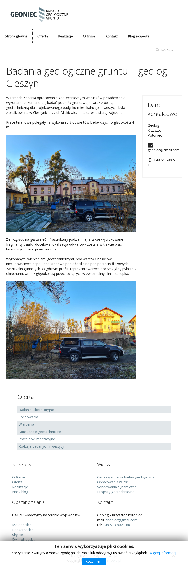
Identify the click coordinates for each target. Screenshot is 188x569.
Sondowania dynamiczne (117, 487)
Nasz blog (20, 491)
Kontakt (111, 36)
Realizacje (65, 36)
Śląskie (17, 534)
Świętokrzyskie (23, 539)
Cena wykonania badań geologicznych (127, 477)
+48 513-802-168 (116, 525)
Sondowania (28, 417)
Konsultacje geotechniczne (40, 431)
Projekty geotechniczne (115, 491)
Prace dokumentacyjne (37, 439)
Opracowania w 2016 (114, 482)
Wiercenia (26, 424)
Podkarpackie (23, 529)
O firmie (89, 36)
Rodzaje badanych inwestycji (41, 446)
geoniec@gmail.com (122, 520)
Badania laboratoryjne (36, 409)
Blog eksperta (138, 36)
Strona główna (16, 36)
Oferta (42, 36)
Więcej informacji (163, 552)
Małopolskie (22, 525)
